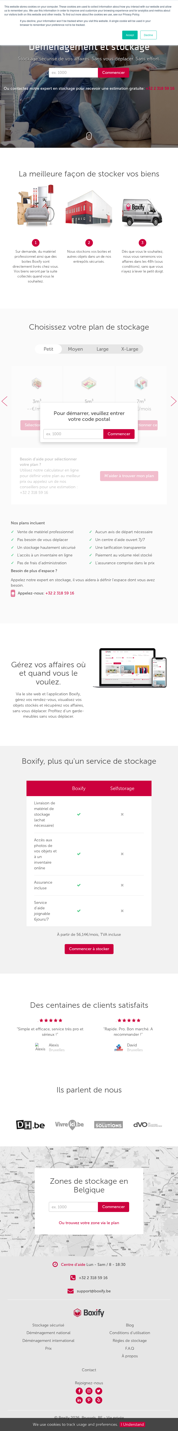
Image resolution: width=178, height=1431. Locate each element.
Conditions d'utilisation (129, 1332)
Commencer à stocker (89, 948)
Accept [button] (130, 35)
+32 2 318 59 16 (160, 88)
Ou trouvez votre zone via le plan (89, 1222)
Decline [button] (148, 35)
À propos (130, 1356)
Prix (48, 1348)
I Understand (132, 1424)
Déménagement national (48, 1332)
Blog (130, 1325)
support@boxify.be (94, 1291)
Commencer (113, 72)
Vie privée (115, 1417)
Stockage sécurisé (48, 1325)
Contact (89, 1370)
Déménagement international (48, 1340)
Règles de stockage (130, 1340)
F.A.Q (129, 1348)
